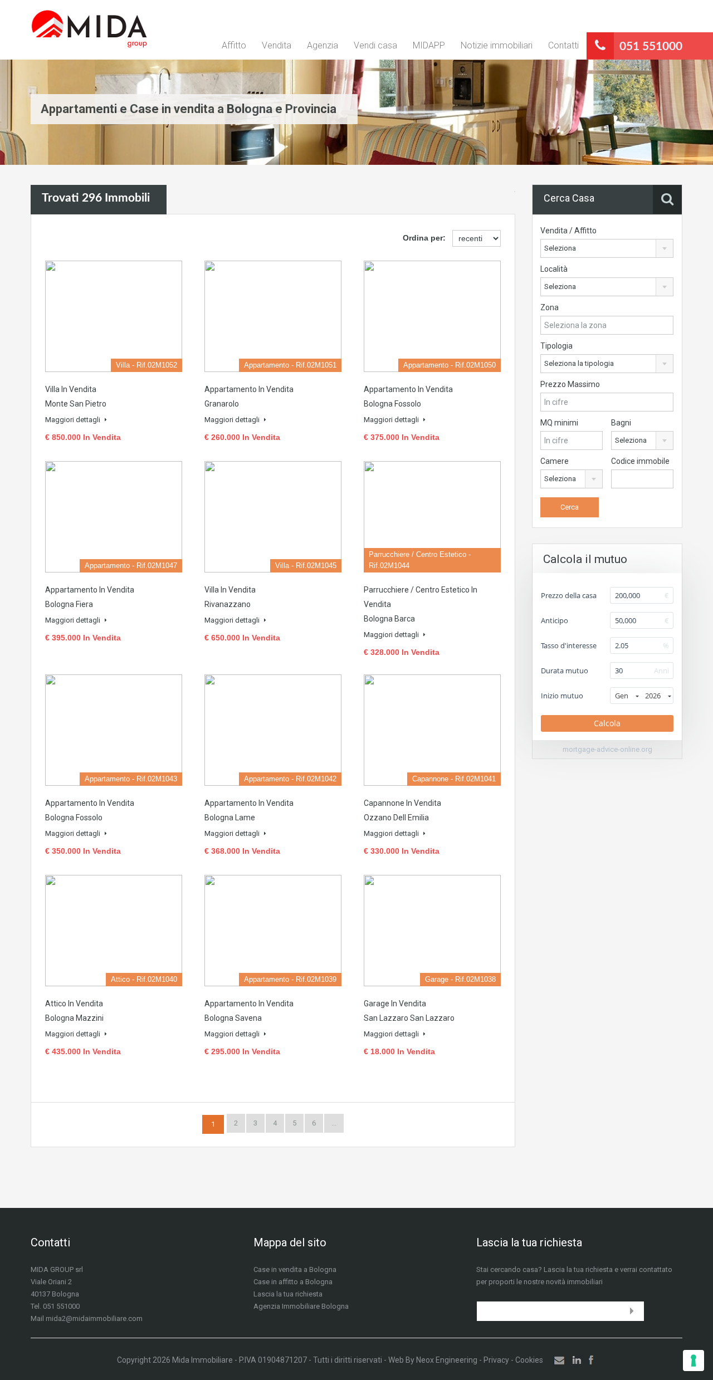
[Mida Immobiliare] (89, 30)
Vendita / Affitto (568, 230)
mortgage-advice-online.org (607, 749)
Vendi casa (375, 45)
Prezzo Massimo (570, 384)
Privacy (496, 1359)
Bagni (621, 422)
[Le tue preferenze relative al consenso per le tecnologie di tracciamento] (693, 1360)
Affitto (234, 45)
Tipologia (556, 345)
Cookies (529, 1359)
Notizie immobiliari (497, 45)
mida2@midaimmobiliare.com (94, 1318)
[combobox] (606, 248)
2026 (653, 696)
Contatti (563, 45)
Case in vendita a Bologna (294, 1269)
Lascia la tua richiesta (288, 1294)
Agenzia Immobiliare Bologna (301, 1306)
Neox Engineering (446, 1359)
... (333, 1123)
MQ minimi (559, 422)
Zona (549, 307)
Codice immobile (640, 461)
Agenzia (322, 45)
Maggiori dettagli (73, 419)
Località (554, 269)
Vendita (276, 45)
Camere (554, 461)
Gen (621, 696)
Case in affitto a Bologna (293, 1282)
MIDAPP (429, 45)
